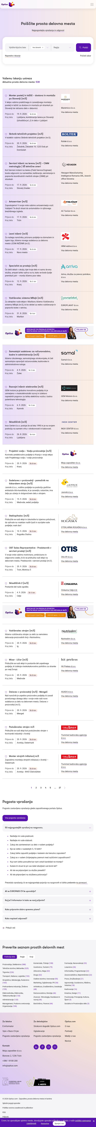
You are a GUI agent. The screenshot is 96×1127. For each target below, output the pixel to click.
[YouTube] (54, 1046)
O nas (67, 1026)
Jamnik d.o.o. (67, 492)
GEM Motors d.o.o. (69, 396)
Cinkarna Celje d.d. (69, 590)
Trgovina (5, 972)
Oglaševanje (39, 1031)
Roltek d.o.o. (66, 141)
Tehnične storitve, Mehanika (13, 968)
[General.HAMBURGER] (92, 5)
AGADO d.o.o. (67, 692)
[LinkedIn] (36, 1046)
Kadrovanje (68, 989)
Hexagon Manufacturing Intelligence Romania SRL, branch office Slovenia (76, 176)
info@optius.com (10, 1066)
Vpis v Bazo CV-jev (10, 1031)
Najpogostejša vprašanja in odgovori (48, 30)
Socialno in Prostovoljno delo (75, 1004)
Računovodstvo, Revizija (43, 993)
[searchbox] (62, 48)
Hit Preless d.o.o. (68, 666)
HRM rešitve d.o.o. (69, 246)
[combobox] (39, 47)
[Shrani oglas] (6, 96)
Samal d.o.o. (66, 360)
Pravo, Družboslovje (72, 979)
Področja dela (9, 957)
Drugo (36, 975)
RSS (4, 1112)
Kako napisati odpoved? (16, 918)
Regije (22, 957)
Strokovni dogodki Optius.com (47, 1026)
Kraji (31, 957)
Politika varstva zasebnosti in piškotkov (17, 1108)
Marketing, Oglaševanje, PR (44, 983)
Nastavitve (45, 1123)
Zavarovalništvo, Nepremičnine (76, 975)
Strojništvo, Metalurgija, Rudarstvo (15, 980)
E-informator (8, 1026)
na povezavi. (82, 882)
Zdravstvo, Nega (40, 971)
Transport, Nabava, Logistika (13, 976)
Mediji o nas (70, 1036)
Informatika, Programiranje (75, 971)
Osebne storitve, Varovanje (44, 979)
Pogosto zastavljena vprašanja (16, 1036)
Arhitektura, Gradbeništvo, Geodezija (48, 987)
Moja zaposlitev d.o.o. (70, 463)
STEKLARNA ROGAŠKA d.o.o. (74, 527)
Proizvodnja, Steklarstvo (11, 964)
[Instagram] (48, 1046)
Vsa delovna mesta (69, 112)
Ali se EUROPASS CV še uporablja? (20, 891)
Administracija (8, 1000)
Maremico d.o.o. (68, 108)
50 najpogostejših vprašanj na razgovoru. (24, 827)
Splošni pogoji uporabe (11, 1103)
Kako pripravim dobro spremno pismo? (22, 909)
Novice (68, 1041)
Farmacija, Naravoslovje (74, 963)
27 (60, 787)
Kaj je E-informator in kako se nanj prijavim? (25, 900)
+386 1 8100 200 (10, 1061)
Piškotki (5, 1117)
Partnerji (68, 1031)
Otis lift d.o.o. (67, 557)
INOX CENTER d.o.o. (70, 428)
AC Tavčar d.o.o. (68, 211)
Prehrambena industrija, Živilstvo (15, 987)
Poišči (85, 47)
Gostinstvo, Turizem (41, 967)
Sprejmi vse (59, 1123)
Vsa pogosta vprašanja (15, 818)
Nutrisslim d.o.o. (68, 639)
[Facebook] (42, 1046)
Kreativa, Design (70, 993)
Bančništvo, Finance (41, 1004)
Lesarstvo (68, 967)
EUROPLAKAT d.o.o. (70, 305)
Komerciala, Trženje (41, 963)
